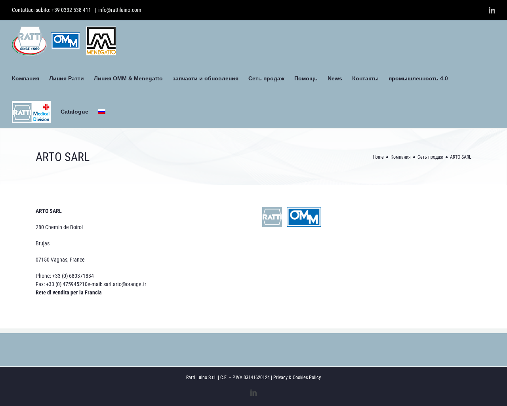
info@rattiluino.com (119, 10)
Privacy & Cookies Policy (297, 377)
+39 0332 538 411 (71, 10)
